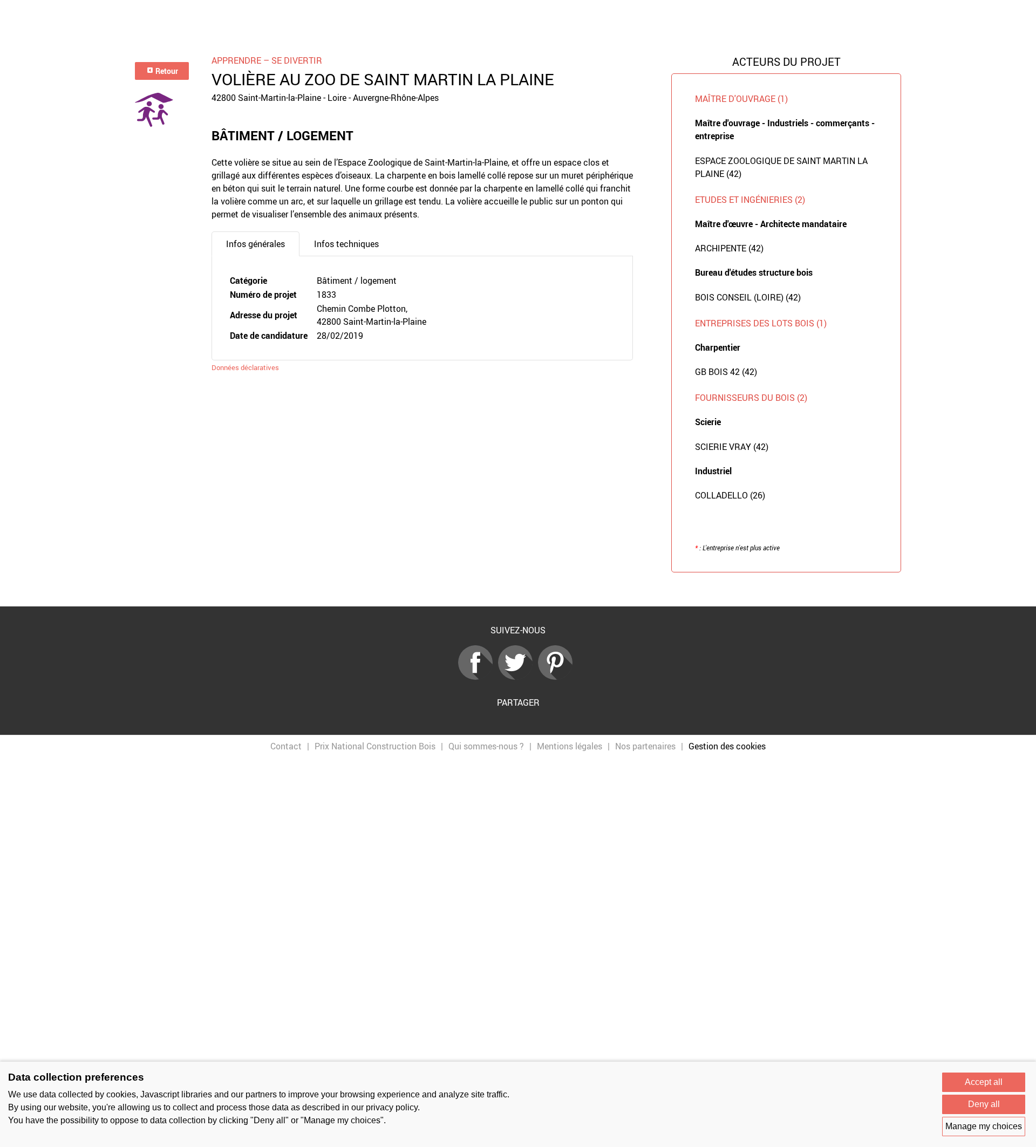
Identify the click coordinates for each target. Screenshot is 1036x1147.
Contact (286, 746)
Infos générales (255, 244)
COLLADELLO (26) (730, 495)
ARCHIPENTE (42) (729, 248)
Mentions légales (569, 746)
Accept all (984, 1082)
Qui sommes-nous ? (486, 746)
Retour (166, 71)
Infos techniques (346, 244)
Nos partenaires (645, 746)
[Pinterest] (558, 676)
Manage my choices (983, 1126)
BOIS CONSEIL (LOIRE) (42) (748, 297)
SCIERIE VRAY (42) (731, 447)
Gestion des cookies (727, 746)
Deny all (984, 1104)
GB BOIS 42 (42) (726, 372)
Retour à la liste (518, 589)
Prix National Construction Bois (375, 746)
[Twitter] (518, 676)
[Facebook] (478, 676)
